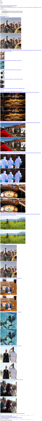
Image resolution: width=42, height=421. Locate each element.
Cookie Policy (20, 417)
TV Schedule (2, 417)
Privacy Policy (16, 417)
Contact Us (5, 417)
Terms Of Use (12, 417)
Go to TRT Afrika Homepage (4, 16)
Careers (8, 417)
